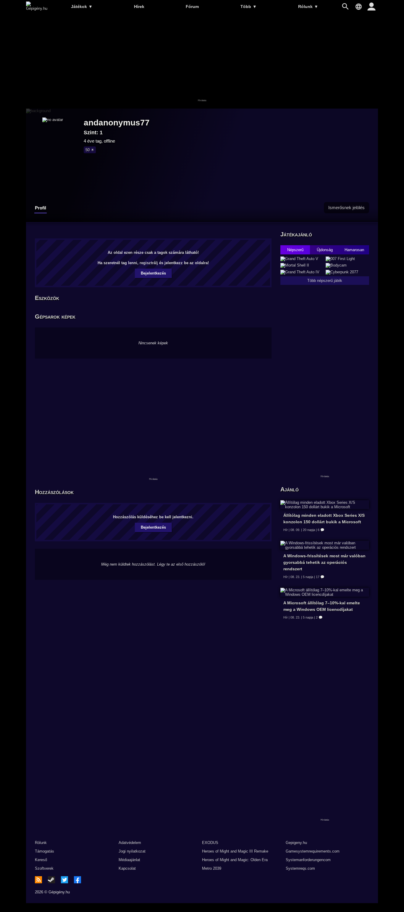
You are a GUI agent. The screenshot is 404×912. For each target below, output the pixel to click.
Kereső (41, 860)
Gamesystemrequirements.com (313, 851)
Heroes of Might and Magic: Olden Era (235, 860)
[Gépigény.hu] (36, 8)
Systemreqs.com (300, 868)
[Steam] (51, 879)
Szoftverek (44, 868)
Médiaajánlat (129, 860)
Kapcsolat (127, 868)
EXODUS (210, 842)
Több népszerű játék (324, 280)
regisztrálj (149, 263)
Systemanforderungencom (308, 860)
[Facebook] (77, 879)
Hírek (139, 6)
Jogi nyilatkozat (132, 851)
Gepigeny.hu (296, 842)
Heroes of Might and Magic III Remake (235, 851)
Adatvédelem (130, 842)
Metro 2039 (211, 868)
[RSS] (38, 879)
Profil (40, 207)
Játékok (82, 6)
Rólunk (308, 6)
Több (248, 6)
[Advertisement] (202, 61)
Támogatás (44, 851)
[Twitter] (64, 879)
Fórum (192, 6)
